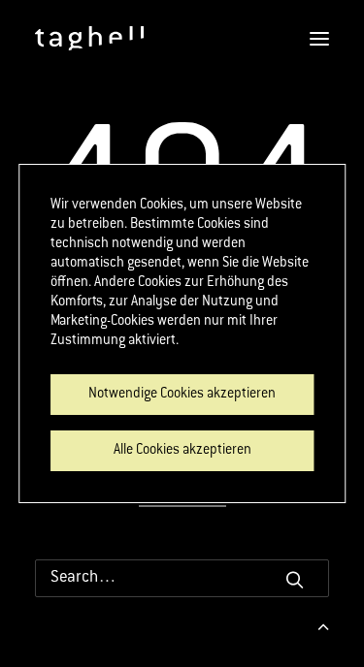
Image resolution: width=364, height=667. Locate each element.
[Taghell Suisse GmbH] (89, 38)
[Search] (182, 578)
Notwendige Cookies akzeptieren (182, 394)
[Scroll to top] (323, 626)
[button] (294, 579)
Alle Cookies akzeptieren (182, 451)
